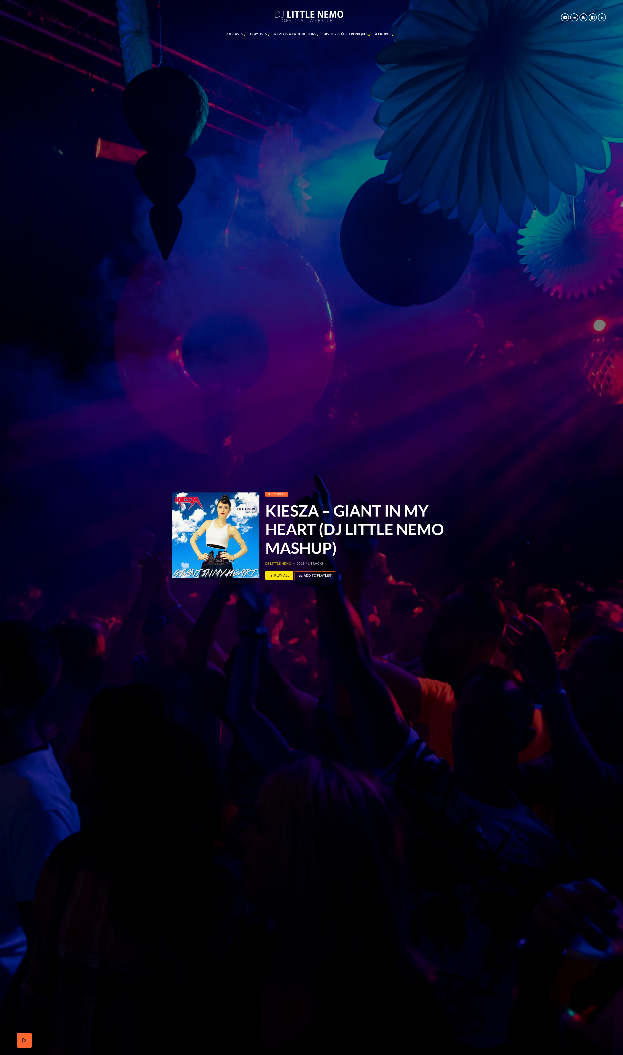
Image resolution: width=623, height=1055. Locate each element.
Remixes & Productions (295, 34)
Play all (279, 576)
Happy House (276, 494)
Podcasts (234, 34)
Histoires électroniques (346, 34)
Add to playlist (315, 576)
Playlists (258, 34)
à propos (383, 34)
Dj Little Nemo (278, 563)
